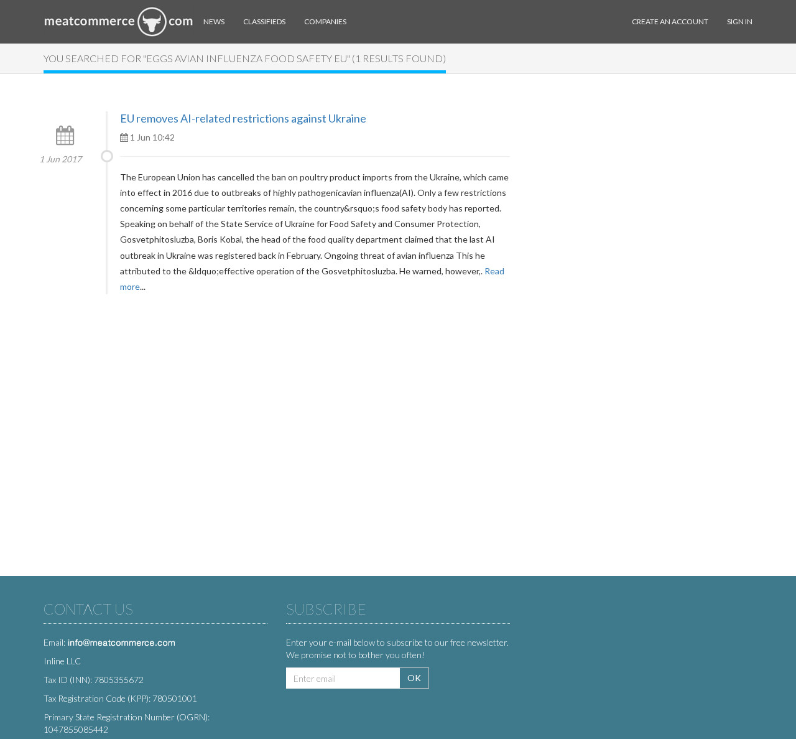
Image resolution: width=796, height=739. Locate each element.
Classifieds (264, 21)
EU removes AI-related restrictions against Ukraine (243, 118)
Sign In (739, 21)
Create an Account (670, 21)
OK (414, 677)
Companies (325, 21)
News (213, 21)
